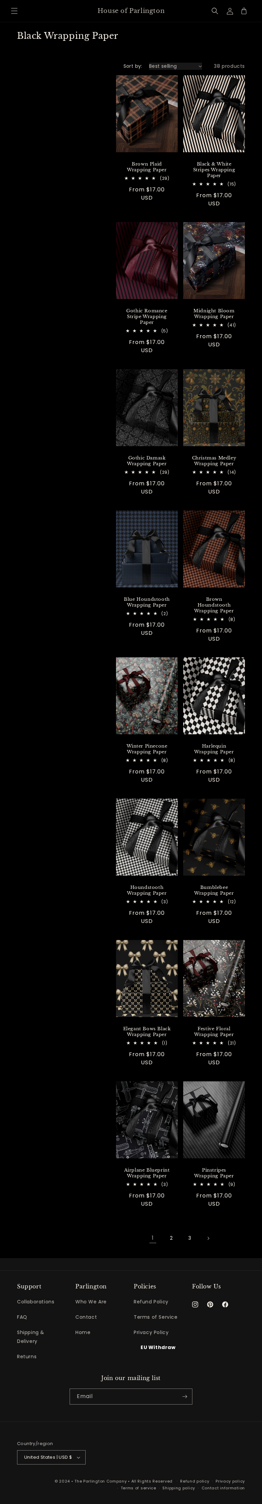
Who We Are (91, 1301)
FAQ (22, 1317)
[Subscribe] (184, 1397)
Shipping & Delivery (30, 1336)
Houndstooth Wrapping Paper (146, 890)
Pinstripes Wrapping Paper (214, 1173)
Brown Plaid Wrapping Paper (146, 167)
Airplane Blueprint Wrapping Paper (147, 1173)
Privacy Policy (151, 1332)
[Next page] (208, 1238)
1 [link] (153, 1238)
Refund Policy (151, 1301)
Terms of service (138, 1488)
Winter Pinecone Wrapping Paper (147, 749)
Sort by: (132, 66)
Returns (27, 1356)
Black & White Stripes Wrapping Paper (214, 169)
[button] (14, 10)
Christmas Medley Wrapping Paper (214, 461)
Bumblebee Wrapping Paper (214, 890)
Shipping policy (178, 1488)
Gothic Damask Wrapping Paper (146, 461)
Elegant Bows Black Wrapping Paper (147, 1031)
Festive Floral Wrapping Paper (214, 1031)
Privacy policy (230, 1481)
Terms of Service (156, 1317)
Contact (86, 1317)
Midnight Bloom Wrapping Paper (213, 313)
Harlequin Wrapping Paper (214, 749)
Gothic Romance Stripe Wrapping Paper (146, 316)
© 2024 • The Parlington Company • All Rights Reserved (114, 1481)
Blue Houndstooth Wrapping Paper (147, 602)
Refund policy (194, 1481)
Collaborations (35, 1301)
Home (82, 1332)
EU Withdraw (158, 1347)
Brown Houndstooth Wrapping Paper (214, 605)
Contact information (223, 1488)
